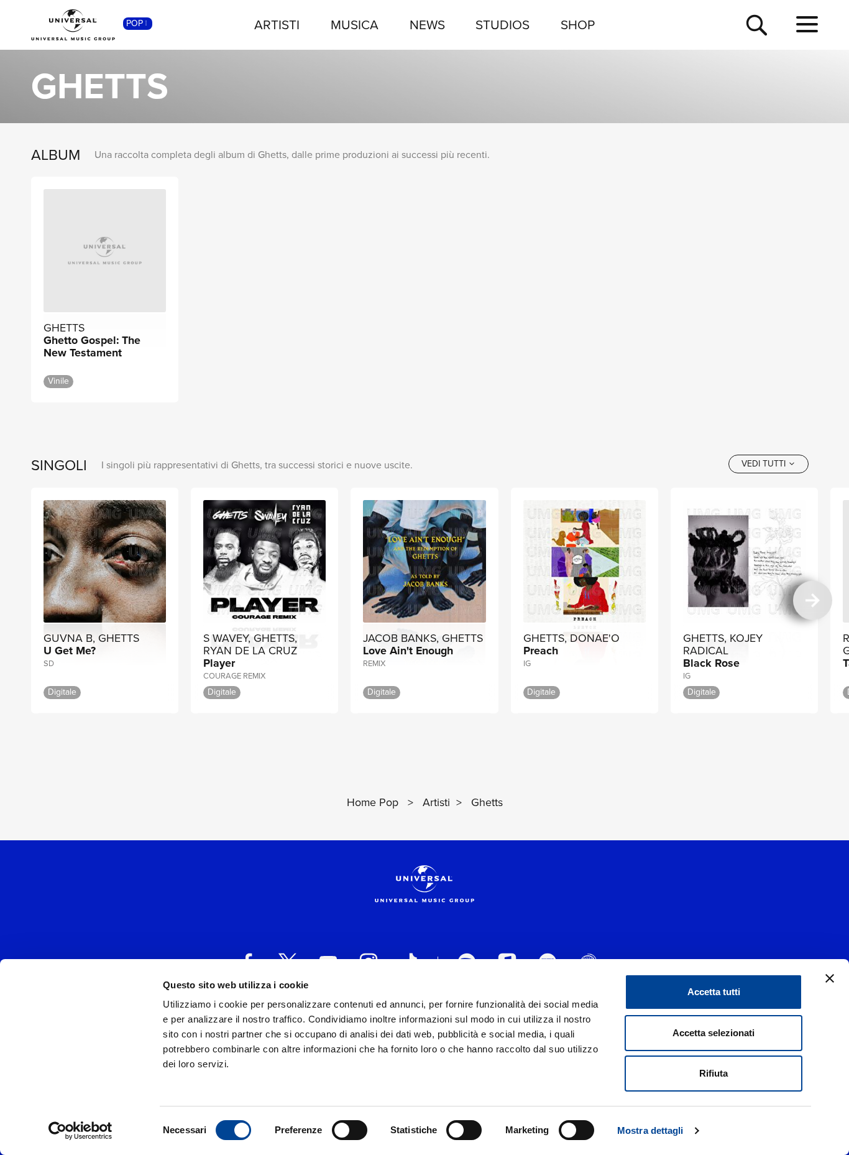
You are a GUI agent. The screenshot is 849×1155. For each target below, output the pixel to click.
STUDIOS (502, 24)
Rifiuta (713, 1073)
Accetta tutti (713, 991)
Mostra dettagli (650, 1130)
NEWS (427, 24)
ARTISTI (277, 24)
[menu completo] (807, 25)
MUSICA (355, 24)
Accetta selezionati (713, 1032)
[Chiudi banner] (829, 978)
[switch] (349, 1130)
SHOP (578, 24)
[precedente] (36, 600)
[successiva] (812, 600)
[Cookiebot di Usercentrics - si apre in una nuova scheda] (80, 1130)
